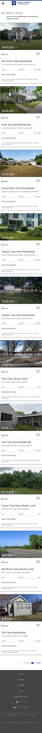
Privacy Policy (21, 713)
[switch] (38, 54)
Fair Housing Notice (26, 715)
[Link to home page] (21, 3)
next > (39, 663)
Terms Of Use (7, 713)
